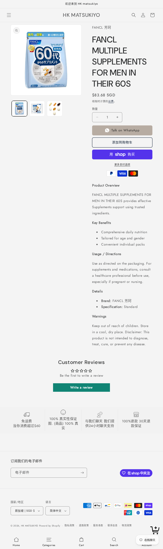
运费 (111, 101)
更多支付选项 (122, 165)
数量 (95, 109)
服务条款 (98, 525)
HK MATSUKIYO (29, 525)
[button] (9, 15)
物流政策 (127, 525)
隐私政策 (69, 525)
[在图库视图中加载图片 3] (54, 108)
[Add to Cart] (155, 530)
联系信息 (113, 525)
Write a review (81, 387)
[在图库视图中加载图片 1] (19, 108)
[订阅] (82, 473)
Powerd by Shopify (49, 525)
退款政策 (84, 525)
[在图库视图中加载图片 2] (37, 108)
